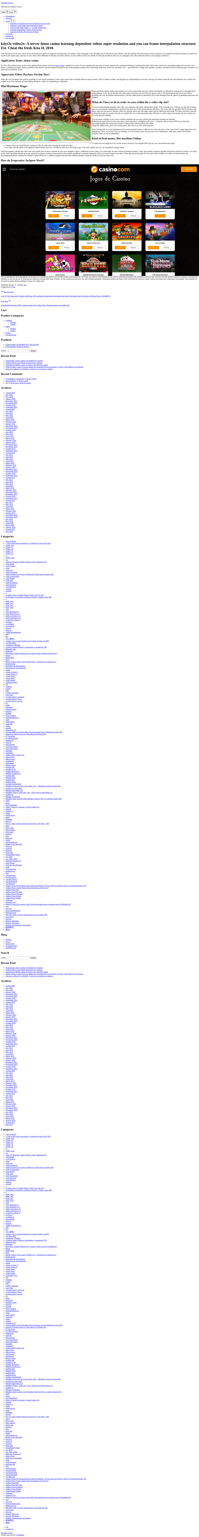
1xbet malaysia (11, 585)
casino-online (10, 680)
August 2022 (10, 478)
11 (6, 556)
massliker (9, 751)
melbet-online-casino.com (15, 755)
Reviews (9, 851)
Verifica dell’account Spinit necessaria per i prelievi (24, 363)
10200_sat (9, 547)
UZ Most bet (10, 884)
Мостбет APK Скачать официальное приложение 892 (27, 915)
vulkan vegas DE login (14, 892)
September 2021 (11, 498)
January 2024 (10, 442)
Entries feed (10, 944)
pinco (8, 826)
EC (7, 703)
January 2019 (10, 527)
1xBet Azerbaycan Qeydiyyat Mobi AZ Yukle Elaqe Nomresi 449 (29, 574)
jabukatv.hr (10, 740)
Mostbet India (11, 778)
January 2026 (10, 399)
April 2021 (9, 507)
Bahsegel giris (11, 649)
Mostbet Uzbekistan (13, 797)
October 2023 (11, 449)
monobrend (10, 763)
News (8, 803)
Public (8, 840)
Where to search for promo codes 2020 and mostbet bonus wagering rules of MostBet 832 (38, 904)
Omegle (8, 809)
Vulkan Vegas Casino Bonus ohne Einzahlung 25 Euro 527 (27, 888)
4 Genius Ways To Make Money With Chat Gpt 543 (25, 595)
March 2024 (10, 438)
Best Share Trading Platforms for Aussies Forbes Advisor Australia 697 (31, 653)
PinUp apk (9, 832)
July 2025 (9, 411)
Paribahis (9, 819)
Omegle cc (9, 811)
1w (7, 560)
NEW (8, 801)
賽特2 (8, 930)
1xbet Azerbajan (11, 572)
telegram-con (10, 871)
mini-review (10, 757)
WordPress (20, 1535)
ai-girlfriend (10, 624)
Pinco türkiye (10, 830)
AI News (9, 622)
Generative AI (11, 730)
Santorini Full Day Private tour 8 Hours (24, 32)
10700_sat (9, 554)
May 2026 (9, 397)
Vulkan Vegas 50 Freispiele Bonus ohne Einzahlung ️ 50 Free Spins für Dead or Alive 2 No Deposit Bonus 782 (46, 886)
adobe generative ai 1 (13, 616)
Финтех (9, 919)
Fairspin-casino (11, 709)
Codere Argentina (12, 693)
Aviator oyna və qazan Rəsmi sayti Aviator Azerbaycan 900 (27, 641)
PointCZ (9, 834)
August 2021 (10, 500)
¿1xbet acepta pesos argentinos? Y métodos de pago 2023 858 (28, 543)
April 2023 (9, 461)
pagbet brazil (10, 815)
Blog (7, 660)
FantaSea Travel (7, 3)
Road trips (9, 853)
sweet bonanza (11, 869)
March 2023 (10, 463)
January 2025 (10, 424)
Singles (12, 331)
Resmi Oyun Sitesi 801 (14, 844)
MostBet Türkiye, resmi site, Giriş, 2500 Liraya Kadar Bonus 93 (29, 793)
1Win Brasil (10, 564)
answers (8, 630)
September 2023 (11, 451)
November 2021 (11, 494)
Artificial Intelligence (13, 632)
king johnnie (10, 745)
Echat (8, 705)
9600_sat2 (9, 603)
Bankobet (9, 651)
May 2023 (9, 459)
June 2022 (9, 482)
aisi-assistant (10, 626)
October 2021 (11, 496)
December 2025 (11, 401)
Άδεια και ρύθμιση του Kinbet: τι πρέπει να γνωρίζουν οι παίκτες (29, 369)
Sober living (10, 863)
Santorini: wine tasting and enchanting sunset (26, 26)
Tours (8, 21)
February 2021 (11, 511)
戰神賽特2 (10, 927)
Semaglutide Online (13, 855)
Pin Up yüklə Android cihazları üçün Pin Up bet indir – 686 (27, 824)
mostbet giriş (10, 776)
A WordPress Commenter (15, 379)
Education (9, 707)
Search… (4, 351)
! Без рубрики (11, 541)
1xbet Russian (11, 587)
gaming (8, 728)
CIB (7, 691)
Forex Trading (11, 716)
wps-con (9, 908)
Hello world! (31, 379)
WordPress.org (11, 948)
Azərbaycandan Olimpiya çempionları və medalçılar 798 (26, 647)
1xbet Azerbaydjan (12, 576)
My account (10, 38)
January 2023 (10, 467)
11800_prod (10, 558)
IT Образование (12, 738)
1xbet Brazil (10, 579)
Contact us (9, 36)
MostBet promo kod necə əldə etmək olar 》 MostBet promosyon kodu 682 (33, 786)
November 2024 (11, 428)
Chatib (8, 689)
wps (7, 906)
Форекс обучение (12, 923)
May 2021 (9, 505)
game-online (10, 722)
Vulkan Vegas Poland (13, 896)
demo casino (59, 65)
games (8, 726)
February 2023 (11, 465)
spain (7, 867)
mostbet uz (9, 795)
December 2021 (11, 492)
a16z (7, 610)
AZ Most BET (11, 643)
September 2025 (11, 407)
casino (8, 670)
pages (8, 817)
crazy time (9, 695)
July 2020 (9, 519)
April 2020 (9, 523)
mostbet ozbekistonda (13, 784)
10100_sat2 (10, 545)
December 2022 (11, 469)
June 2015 (9, 531)
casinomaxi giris (11, 682)
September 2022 (11, 476)
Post (7, 836)
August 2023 (10, 453)
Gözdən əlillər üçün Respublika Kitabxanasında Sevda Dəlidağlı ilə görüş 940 (34, 732)
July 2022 (9, 480)
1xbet (8, 568)
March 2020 (10, 525)
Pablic (8, 813)
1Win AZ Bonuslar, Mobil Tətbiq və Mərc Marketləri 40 (26, 562)
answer (8, 628)
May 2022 (9, 484)
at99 (7, 634)
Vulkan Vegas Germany (14, 894)
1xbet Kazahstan (12, 583)
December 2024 (11, 426)
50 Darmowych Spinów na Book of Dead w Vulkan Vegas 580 (29, 597)
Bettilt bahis (10, 658)
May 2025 (9, 415)
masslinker (9, 753)
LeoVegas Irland (12, 747)
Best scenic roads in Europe (21, 383)
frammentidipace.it (12, 718)
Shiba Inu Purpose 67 (13, 861)
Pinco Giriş (10, 828)
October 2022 (11, 473)
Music (8, 327)
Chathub (9, 687)
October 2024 (11, 430)
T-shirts (13, 324)
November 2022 (11, 471)
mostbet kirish (11, 782)
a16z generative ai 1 (13, 614)
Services (9, 18)
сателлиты (10, 917)
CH (7, 684)
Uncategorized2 (11, 880)
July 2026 (9, 395)
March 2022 (10, 488)
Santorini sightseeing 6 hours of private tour (26, 30)
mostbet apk (10, 767)
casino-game (10, 678)
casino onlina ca (11, 674)
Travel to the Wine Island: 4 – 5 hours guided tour (28, 28)
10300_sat (9, 550)
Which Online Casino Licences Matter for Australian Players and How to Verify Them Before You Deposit (44, 367)
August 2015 (10, 529)
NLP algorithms (11, 805)
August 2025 (10, 409)
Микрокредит (11, 913)
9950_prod (9, 608)
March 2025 (10, 420)
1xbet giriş (9, 581)
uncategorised (11, 875)
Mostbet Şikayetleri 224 (14, 790)
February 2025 (11, 422)
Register (9, 940)
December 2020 (11, 515)
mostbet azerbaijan (12, 771)
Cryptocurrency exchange (15, 697)
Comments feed (11, 946)
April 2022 (9, 486)
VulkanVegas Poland (13, 898)
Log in (8, 942)
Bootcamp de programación (16, 668)
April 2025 (9, 418)
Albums (13, 329)
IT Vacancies (10, 736)
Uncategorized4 (11, 882)
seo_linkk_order (11, 859)
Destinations (10, 16)
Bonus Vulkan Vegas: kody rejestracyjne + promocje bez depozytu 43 (31, 662)
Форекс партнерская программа (18, 925)
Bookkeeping (10, 664)
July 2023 (9, 455)
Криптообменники (13, 911)
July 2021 (9, 502)
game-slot (9, 724)
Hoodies (13, 322)
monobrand (10, 761)
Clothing (9, 320)
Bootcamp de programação (15, 666)
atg (7, 637)
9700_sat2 (9, 605)
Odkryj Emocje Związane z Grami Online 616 (22, 807)
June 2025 (9, 413)
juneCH (8, 742)
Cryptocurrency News (14, 699)
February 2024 (11, 440)
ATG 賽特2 (10, 639)
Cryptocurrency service (14, 701)
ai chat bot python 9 (13, 620)
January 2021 (10, 513)
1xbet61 (8, 591)
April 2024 (9, 436)
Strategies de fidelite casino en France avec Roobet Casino (27, 365)
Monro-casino (11, 765)
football (8, 713)
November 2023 (11, 447)
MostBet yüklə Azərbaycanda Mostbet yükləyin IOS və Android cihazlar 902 (34, 799)
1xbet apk (9, 570)
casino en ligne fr (12, 672)
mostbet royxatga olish (14, 788)
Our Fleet (9, 34)
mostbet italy (10, 780)
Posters (8, 333)
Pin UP (8, 822)
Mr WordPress (11, 381)
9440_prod (9, 601)
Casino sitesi (10, 676)
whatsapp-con (11, 902)
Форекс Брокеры (12, 921)
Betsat (8, 655)
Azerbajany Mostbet (13, 645)
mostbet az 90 (11, 769)
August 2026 (10, 393)
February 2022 (11, 490)
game (7, 720)
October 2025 (11, 405)
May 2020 (9, 521)
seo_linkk (9, 857)
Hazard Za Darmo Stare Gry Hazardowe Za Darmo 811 (26, 734)
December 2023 (11, 444)
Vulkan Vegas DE (12, 890)
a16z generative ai (12, 612)
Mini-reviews (10, 759)
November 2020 (11, 517)
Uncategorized (11, 335)
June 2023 (9, 457)
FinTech (9, 711)
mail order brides (12, 749)
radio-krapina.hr (11, 842)
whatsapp (9, 900)
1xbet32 (8, 589)
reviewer (9, 848)
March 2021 (10, 509)
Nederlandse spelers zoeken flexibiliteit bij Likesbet (24, 361)
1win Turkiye (10, 566)
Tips (13, 287)
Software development (14, 865)
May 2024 (9, 434)
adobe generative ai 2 (13, 618)
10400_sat (9, 552)
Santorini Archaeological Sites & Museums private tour (30, 24)
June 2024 (9, 432)
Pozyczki (9, 838)
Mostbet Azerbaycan (13, 774)
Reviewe (9, 846)
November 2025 (11, 403)
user (25, 285)
